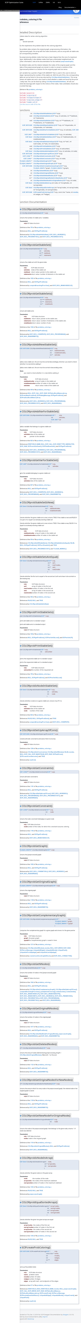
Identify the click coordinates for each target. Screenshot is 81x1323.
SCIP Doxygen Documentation (12, 10)
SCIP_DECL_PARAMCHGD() (64, 996)
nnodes (75, 192)
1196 (32, 831)
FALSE (72, 543)
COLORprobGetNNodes (41, 171)
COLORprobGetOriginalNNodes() (31, 1055)
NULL (29, 231)
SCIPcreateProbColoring (41, 192)
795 (31, 674)
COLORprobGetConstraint (42, 158)
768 (31, 634)
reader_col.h (32, 102)
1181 (32, 786)
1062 (32, 982)
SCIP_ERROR (58, 948)
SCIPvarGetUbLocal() (52, 637)
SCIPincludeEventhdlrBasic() (29, 1295)
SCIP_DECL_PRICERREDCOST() (53, 237)
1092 (32, 864)
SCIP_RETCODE (27, 125)
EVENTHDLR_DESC (34, 1289)
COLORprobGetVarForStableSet (44, 134)
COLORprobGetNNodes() (55, 752)
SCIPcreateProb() (45, 1293)
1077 (32, 1027)
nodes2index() (71, 991)
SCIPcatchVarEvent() (35, 446)
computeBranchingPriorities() (39, 285)
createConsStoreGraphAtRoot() (40, 956)
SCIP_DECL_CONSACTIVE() (63, 956)
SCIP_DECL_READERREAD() (53, 403)
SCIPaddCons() (58, 754)
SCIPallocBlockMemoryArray (57, 393)
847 (31, 485)
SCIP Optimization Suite (14, 2)
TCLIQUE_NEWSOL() (59, 549)
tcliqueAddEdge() (39, 950)
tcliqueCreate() (69, 1295)
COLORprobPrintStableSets (42, 146)
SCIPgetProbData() (41, 231)
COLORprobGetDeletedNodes (43, 175)
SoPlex (41, 2)
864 (31, 715)
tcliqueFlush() (62, 950)
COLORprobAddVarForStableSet (44, 130)
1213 (32, 944)
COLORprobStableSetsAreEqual (44, 141)
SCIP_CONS (26, 156)
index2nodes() (61, 991)
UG (54, 2)
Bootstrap (31, 1319)
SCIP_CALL (35, 393)
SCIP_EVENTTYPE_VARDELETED (63, 444)
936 (31, 539)
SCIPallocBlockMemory (52, 1291)
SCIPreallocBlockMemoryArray (30, 397)
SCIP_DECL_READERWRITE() (29, 336)
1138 (32, 1100)
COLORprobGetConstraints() (37, 752)
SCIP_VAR (75, 130)
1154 (32, 1142)
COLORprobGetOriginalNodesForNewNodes (48, 178)
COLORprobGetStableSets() (60, 77)
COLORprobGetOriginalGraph (43, 163)
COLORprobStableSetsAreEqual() (59, 543)
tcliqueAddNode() (51, 950)
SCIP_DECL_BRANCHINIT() (28, 996)
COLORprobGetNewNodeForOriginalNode (47, 180)
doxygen (65, 1315)
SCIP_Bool (28, 137)
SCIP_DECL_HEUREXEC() (57, 234)
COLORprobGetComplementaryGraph (46, 166)
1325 (32, 1187)
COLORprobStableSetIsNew (42, 137)
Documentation (70, 7)
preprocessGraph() (67, 61)
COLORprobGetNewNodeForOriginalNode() (44, 1034)
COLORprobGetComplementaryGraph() (42, 989)
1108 (32, 900)
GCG (59, 2)
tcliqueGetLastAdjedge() (48, 952)
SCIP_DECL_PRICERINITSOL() (29, 237)
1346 (32, 1236)
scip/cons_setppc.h (34, 100)
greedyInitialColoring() (48, 991)
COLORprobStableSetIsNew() (56, 81)
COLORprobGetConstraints (42, 156)
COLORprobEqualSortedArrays (43, 187)
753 (31, 227)
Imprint (45, 1317)
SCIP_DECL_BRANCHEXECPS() (50, 994)
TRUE (55, 545)
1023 (32, 278)
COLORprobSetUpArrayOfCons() (40, 793)
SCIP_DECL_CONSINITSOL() (39, 871)
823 (31, 440)
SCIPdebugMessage (43, 395)
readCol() (33, 760)
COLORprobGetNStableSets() (37, 543)
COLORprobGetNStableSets (42, 113)
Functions (76, 17)
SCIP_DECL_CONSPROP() (38, 334)
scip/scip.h (31, 95)
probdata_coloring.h (35, 89)
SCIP (34, 2)
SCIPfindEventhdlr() (48, 446)
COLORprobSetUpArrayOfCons (43, 154)
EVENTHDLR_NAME (34, 444)
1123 (32, 1064)
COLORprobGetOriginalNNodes (44, 173)
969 (31, 389)
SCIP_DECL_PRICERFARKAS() (56, 334)
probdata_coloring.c (44, 227)
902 (31, 597)
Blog (60, 7)
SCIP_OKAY (43, 393)
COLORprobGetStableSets (42, 120)
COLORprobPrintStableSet (42, 149)
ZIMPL (48, 2)
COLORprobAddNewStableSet (43, 125)
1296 (32, 748)
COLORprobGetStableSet (41, 116)
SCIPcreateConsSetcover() (29, 756)
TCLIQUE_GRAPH (25, 161)
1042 (32, 327)
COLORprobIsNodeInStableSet (43, 151)
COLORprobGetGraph (40, 161)
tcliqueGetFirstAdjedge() (28, 952)
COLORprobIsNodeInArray (42, 183)
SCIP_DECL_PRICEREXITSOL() (30, 998)
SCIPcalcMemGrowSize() (28, 395)
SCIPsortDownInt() (43, 545)
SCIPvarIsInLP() (68, 637)
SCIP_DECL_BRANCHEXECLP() (63, 285)
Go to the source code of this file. (30, 104)
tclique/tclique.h (34, 97)
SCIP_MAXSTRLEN (38, 754)
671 (31, 1285)
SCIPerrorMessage (26, 950)
